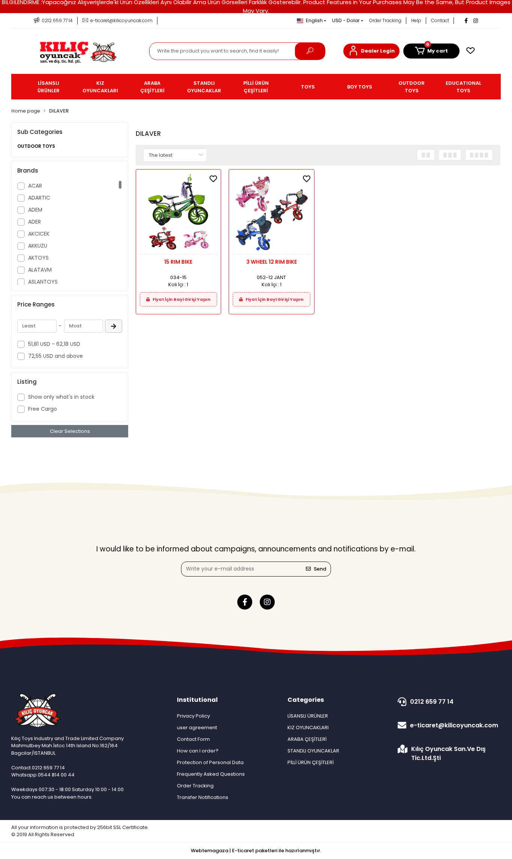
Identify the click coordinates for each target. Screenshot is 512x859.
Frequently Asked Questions (211, 774)
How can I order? (198, 750)
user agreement (197, 727)
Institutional (197, 699)
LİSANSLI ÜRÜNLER (307, 715)
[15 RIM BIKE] (178, 214)
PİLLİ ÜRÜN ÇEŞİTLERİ (310, 762)
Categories (305, 699)
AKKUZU (37, 245)
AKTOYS (38, 257)
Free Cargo (42, 409)
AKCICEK (38, 233)
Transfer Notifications (202, 797)
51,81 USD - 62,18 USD (54, 344)
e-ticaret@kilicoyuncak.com (454, 725)
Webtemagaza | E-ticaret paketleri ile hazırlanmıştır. (256, 850)
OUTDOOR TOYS (36, 146)
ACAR (35, 185)
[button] (371, 51)
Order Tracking (385, 20)
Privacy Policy (193, 715)
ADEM (35, 209)
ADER (34, 221)
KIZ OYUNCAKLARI (308, 727)
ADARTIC (39, 197)
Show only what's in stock (61, 397)
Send (320, 568)
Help (416, 20)
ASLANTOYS (43, 281)
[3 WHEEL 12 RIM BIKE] (271, 214)
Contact (440, 20)
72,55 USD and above (55, 356)
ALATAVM (40, 269)
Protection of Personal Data (210, 762)
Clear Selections (70, 431)
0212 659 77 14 (432, 701)
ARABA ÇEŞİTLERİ (306, 739)
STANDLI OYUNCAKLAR (313, 750)
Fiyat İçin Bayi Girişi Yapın (181, 299)
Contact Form (193, 739)
